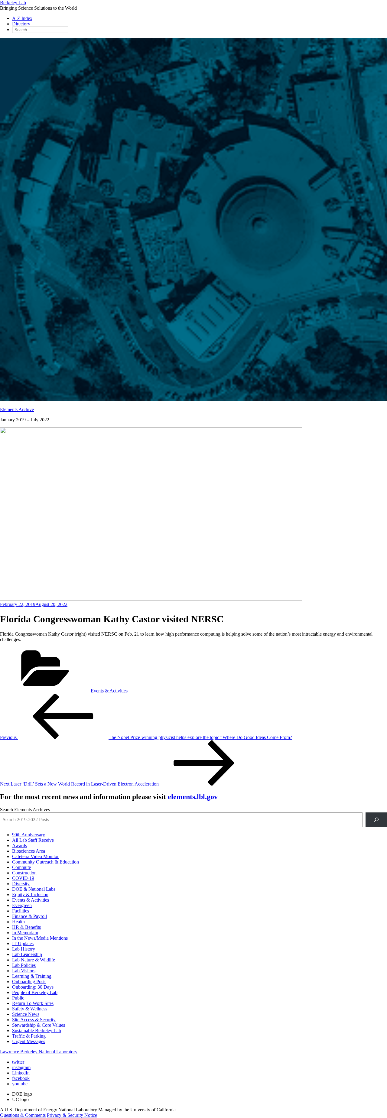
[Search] (376, 819)
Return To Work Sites (33, 1003)
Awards (19, 845)
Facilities (20, 910)
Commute (21, 867)
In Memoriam (25, 932)
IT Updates (23, 943)
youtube (20, 1083)
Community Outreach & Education (45, 861)
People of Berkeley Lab (34, 992)
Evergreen (22, 905)
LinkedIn (21, 1072)
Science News (25, 1014)
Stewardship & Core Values (38, 1025)
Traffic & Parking (29, 1036)
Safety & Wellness (29, 1008)
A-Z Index (22, 18)
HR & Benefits (26, 927)
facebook (21, 1078)
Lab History (23, 948)
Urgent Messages (28, 1041)
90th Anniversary (28, 834)
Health (18, 921)
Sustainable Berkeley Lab (36, 1030)
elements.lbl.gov (193, 797)
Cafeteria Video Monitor (35, 856)
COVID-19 (23, 878)
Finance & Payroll (29, 916)
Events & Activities (109, 690)
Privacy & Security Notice (72, 1115)
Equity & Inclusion (30, 894)
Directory (21, 23)
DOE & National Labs (33, 889)
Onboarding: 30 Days (33, 987)
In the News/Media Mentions (40, 938)
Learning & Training (31, 976)
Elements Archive (17, 409)
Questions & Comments (23, 1115)
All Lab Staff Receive (33, 840)
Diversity (21, 883)
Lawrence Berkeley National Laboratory (38, 1051)
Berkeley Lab (13, 2)
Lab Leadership (27, 954)
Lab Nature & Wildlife (33, 959)
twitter (18, 1062)
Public (18, 997)
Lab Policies (24, 965)
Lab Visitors (23, 970)
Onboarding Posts (29, 981)
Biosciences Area (28, 851)
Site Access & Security (34, 1019)
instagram (21, 1067)
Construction (24, 872)
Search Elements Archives (25, 809)
